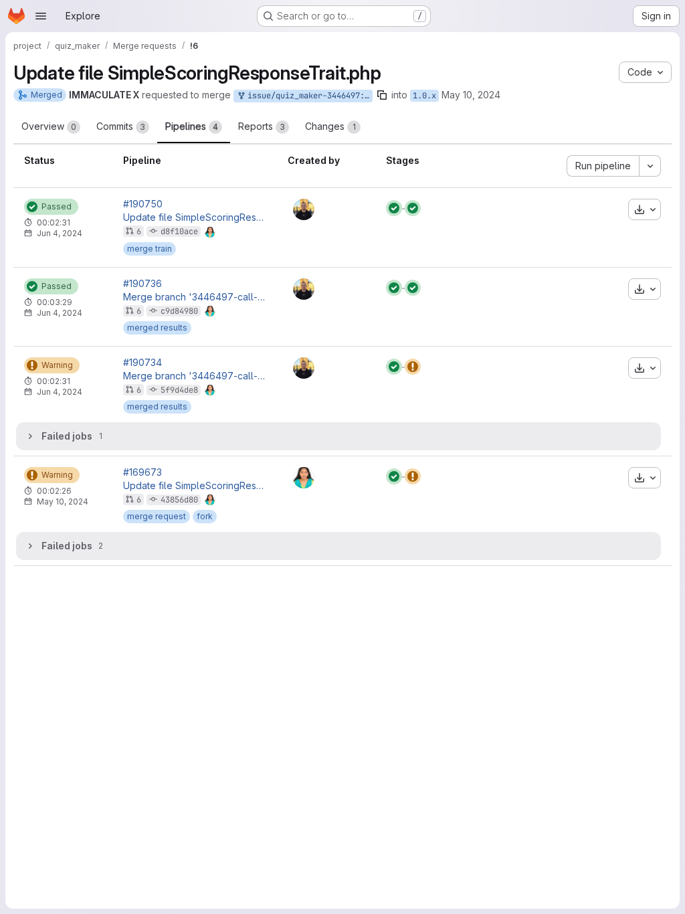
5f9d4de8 (179, 390)
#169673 (142, 472)
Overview (48, 126)
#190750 (143, 204)
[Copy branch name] (382, 95)
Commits (120, 126)
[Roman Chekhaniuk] (303, 209)
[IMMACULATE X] (303, 477)
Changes (330, 126)
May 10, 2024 (471, 94)
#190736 (142, 283)
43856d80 (179, 499)
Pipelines (191, 126)
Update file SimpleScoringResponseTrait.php (194, 217)
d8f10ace (179, 231)
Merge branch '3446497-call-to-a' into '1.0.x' (194, 297)
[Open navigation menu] (41, 16)
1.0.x (424, 95)
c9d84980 (179, 311)
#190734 (142, 362)
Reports (261, 126)
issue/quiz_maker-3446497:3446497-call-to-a (308, 95)
